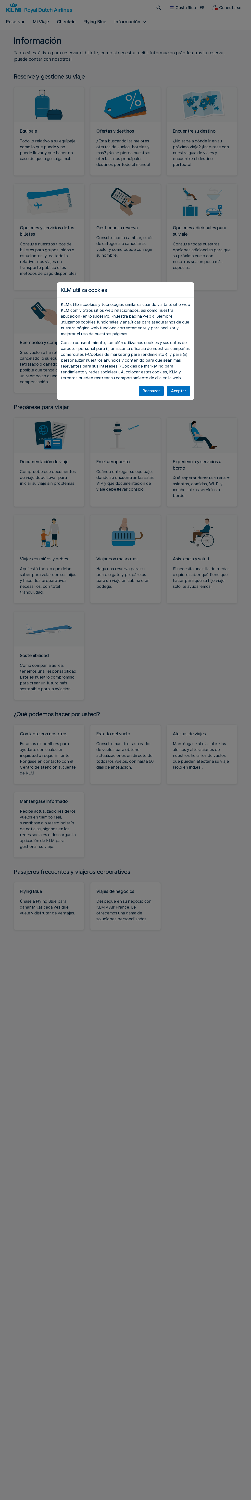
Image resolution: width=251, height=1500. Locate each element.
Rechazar (151, 391)
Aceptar (178, 391)
